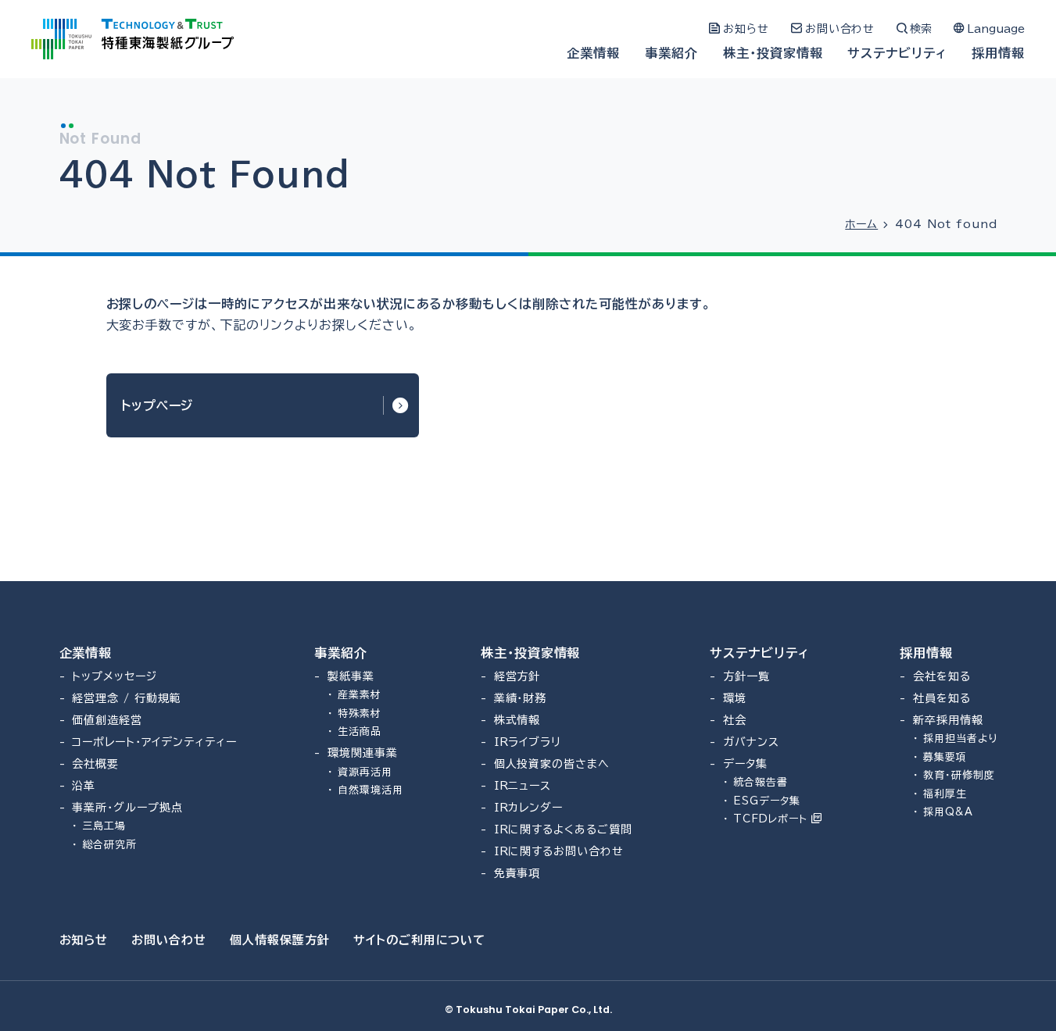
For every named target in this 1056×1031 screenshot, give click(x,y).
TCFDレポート (772, 819)
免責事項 (517, 873)
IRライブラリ (528, 742)
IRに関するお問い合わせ (559, 851)
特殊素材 (359, 713)
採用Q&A (948, 812)
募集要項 (945, 757)
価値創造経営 (107, 720)
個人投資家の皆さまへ (552, 763)
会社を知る (942, 676)
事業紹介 (671, 53)
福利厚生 (945, 794)
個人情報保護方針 (280, 940)
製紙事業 (351, 676)
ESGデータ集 (766, 801)
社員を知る (942, 698)
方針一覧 (746, 676)
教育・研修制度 (959, 775)
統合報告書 (760, 782)
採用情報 (998, 53)
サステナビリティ (897, 53)
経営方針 (517, 676)
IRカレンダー (529, 807)
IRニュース (523, 785)
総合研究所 (109, 845)
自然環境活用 (370, 790)
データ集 (745, 763)
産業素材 (359, 695)
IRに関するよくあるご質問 (563, 829)
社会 (734, 720)
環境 (734, 698)
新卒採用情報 (948, 720)
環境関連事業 (363, 752)
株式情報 (517, 720)
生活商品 (359, 731)
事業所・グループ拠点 (127, 807)
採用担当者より (960, 738)
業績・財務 (520, 698)
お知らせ (84, 940)
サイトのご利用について (419, 940)
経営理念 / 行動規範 (126, 698)
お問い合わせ (168, 940)
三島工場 (104, 826)
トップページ (157, 405)
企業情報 (593, 53)
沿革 (83, 785)
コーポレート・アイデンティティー (154, 742)
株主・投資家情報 (773, 53)
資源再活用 (365, 772)
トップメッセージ (114, 676)
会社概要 (95, 763)
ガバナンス (751, 742)
